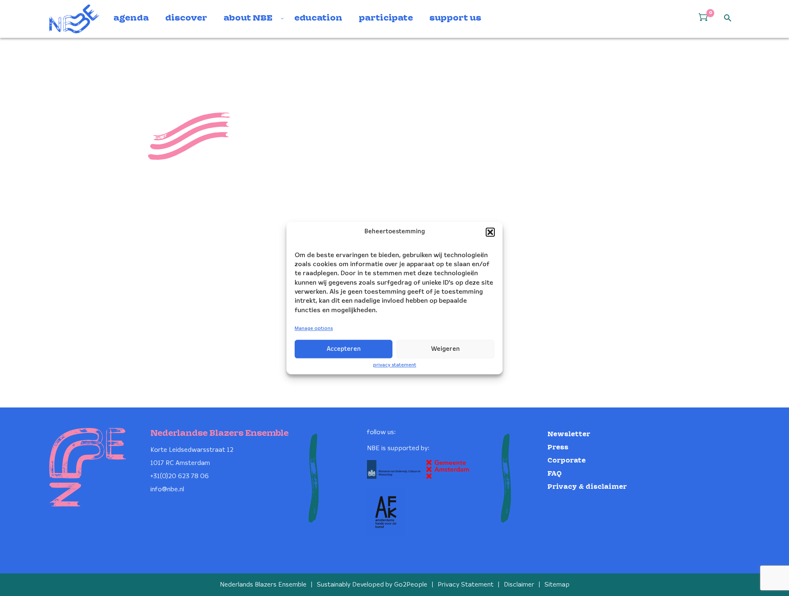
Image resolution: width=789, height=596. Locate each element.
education (318, 18)
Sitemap (557, 585)
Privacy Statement (466, 585)
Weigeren (445, 349)
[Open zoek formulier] (728, 18)
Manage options (314, 329)
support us (455, 18)
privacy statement (394, 365)
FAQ (554, 474)
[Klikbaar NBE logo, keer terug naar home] (74, 19)
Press (557, 447)
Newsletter (568, 434)
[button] (490, 232)
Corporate (566, 461)
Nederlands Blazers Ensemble (263, 585)
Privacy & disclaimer (587, 487)
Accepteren (344, 349)
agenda (131, 18)
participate (386, 18)
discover (186, 18)
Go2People (410, 585)
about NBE (248, 18)
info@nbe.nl (167, 489)
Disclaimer (519, 585)
